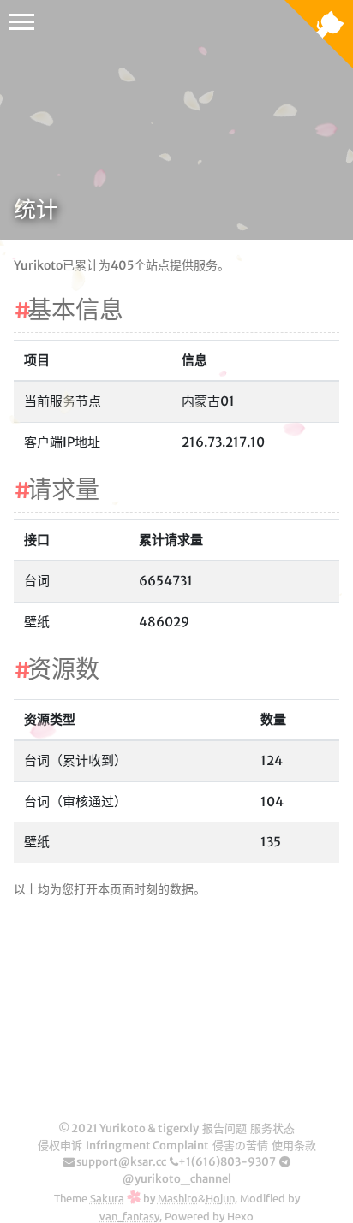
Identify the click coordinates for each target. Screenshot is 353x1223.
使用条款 (294, 1145)
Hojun (220, 1197)
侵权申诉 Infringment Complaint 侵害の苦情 (153, 1145)
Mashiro (178, 1197)
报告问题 (224, 1128)
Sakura (107, 1197)
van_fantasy (129, 1215)
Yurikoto (122, 1128)
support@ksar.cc (120, 1162)
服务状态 (272, 1128)
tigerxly (178, 1128)
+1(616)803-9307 (227, 1162)
